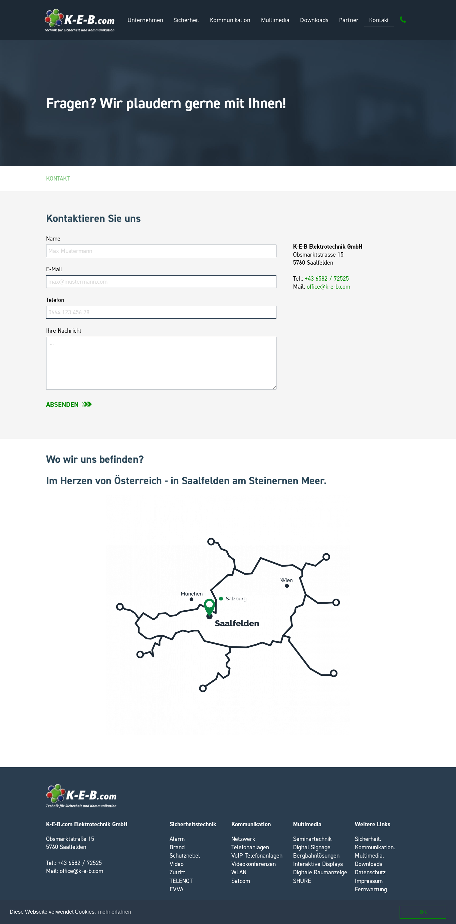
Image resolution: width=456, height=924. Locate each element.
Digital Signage (311, 847)
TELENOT (181, 881)
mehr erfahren (114, 912)
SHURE (302, 881)
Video (177, 864)
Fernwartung (371, 889)
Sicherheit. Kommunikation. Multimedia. (375, 847)
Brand (177, 847)
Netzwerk (243, 839)
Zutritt (177, 872)
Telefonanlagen (250, 847)
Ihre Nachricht (63, 331)
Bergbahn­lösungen (316, 856)
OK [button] (423, 912)
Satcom (240, 881)
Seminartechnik (312, 839)
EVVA (176, 889)
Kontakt (58, 179)
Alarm (177, 839)
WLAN (238, 872)
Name (53, 239)
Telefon (55, 300)
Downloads (368, 864)
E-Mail (54, 269)
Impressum (369, 881)
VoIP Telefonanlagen (256, 856)
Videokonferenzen (253, 864)
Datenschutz (370, 872)
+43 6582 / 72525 (327, 279)
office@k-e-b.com (328, 287)
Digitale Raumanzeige (320, 872)
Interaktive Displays (318, 864)
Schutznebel (185, 856)
